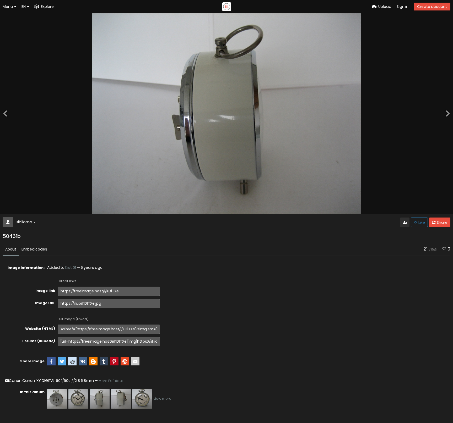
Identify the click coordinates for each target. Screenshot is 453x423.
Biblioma (24, 222)
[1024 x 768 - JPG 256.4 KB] (404, 222)
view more (162, 398)
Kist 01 (70, 267)
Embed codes (34, 249)
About (10, 249)
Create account (432, 6)
